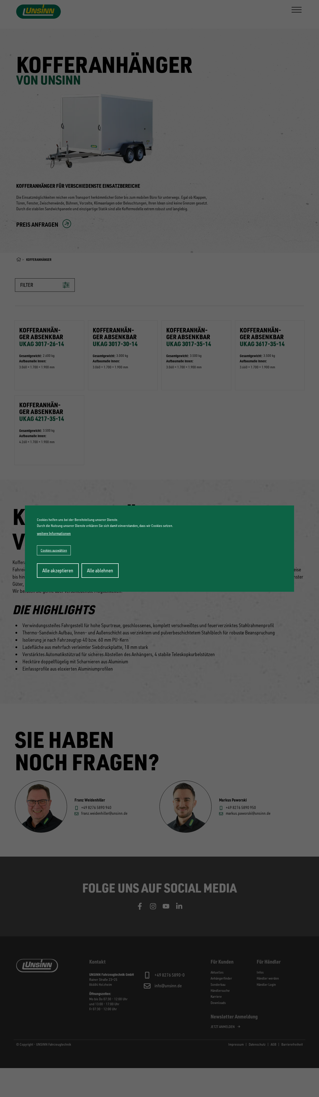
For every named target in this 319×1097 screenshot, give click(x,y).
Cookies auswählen (54, 550)
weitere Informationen (54, 533)
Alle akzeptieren (57, 570)
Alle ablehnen (100, 570)
